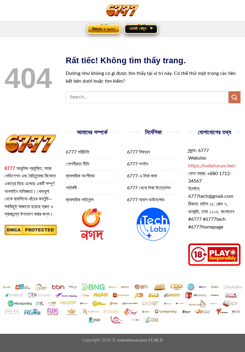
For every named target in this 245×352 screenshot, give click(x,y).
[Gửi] (235, 97)
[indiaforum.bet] (122, 10)
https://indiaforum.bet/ (212, 165)
